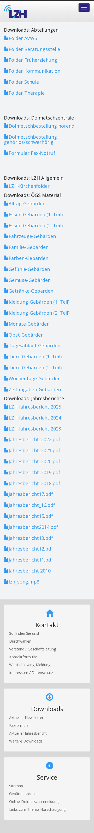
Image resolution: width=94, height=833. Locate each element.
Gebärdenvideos (23, 793)
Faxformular (19, 725)
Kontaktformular (23, 656)
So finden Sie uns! (24, 633)
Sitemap (16, 785)
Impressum (19, 672)
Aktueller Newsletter (26, 717)
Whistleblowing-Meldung (29, 664)
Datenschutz (42, 672)
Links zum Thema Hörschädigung (37, 809)
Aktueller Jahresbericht (28, 733)
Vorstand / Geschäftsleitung (32, 649)
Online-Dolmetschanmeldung (33, 801)
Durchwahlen (20, 641)
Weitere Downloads (26, 741)
